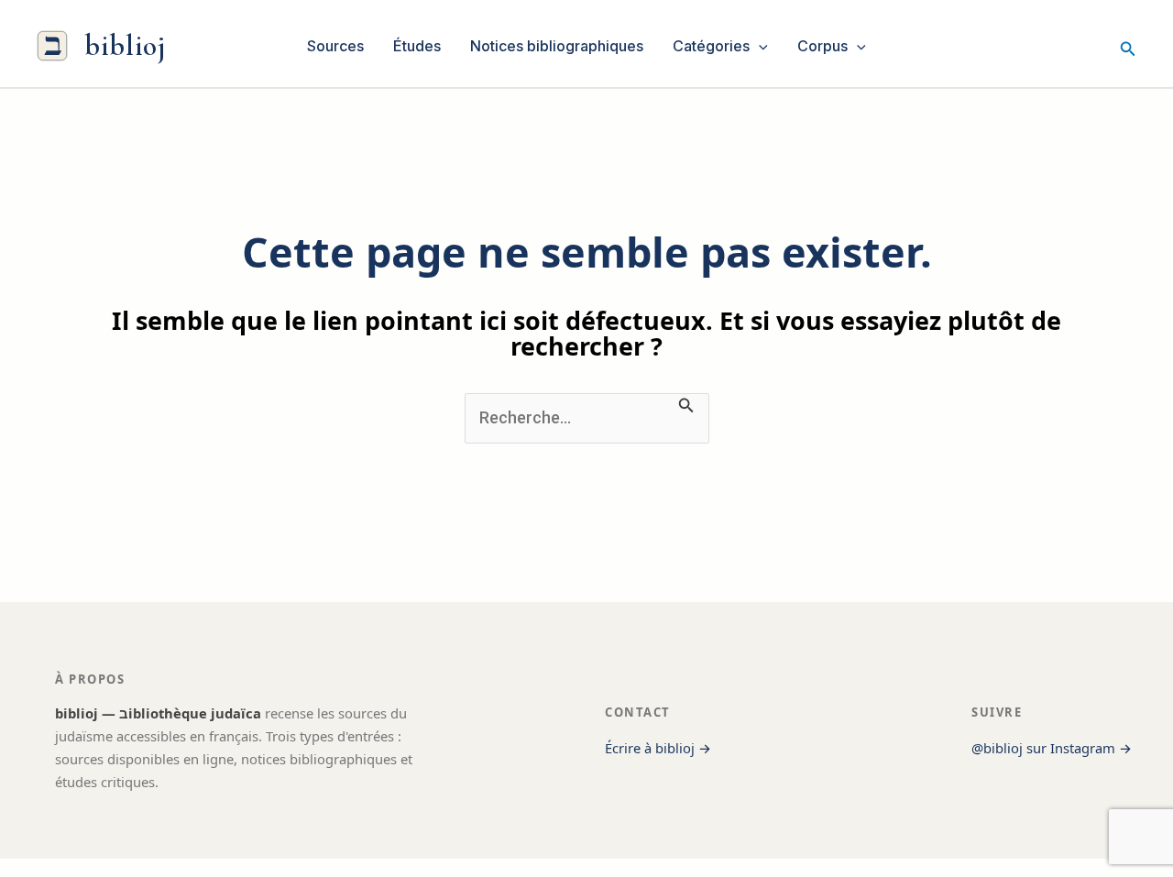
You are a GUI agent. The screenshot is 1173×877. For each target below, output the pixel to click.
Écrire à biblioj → (658, 748)
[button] (759, 46)
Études (417, 46)
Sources (335, 46)
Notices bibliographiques (556, 46)
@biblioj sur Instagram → (1051, 748)
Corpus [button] (822, 46)
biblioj (125, 45)
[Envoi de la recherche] (686, 403)
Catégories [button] (711, 46)
